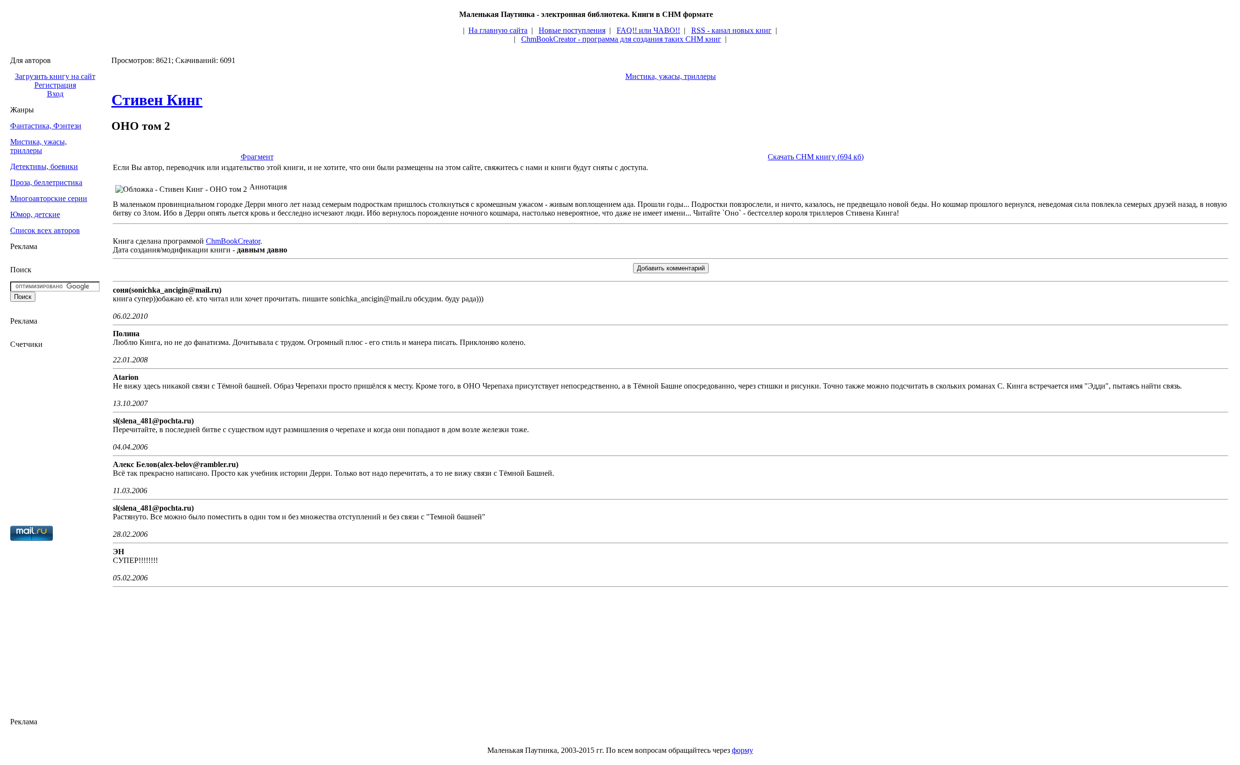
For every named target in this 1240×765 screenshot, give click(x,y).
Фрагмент (257, 157)
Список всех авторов (45, 230)
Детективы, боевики (44, 166)
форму (742, 750)
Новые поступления (572, 30)
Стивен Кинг (156, 100)
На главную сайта (497, 30)
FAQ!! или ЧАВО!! (648, 30)
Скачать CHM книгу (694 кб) (816, 157)
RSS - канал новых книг (731, 30)
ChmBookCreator (233, 241)
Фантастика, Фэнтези (45, 126)
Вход (55, 94)
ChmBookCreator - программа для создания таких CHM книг (621, 39)
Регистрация (55, 85)
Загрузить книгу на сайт (55, 76)
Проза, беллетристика (46, 182)
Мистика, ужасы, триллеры (38, 146)
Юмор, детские (35, 214)
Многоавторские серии (48, 198)
